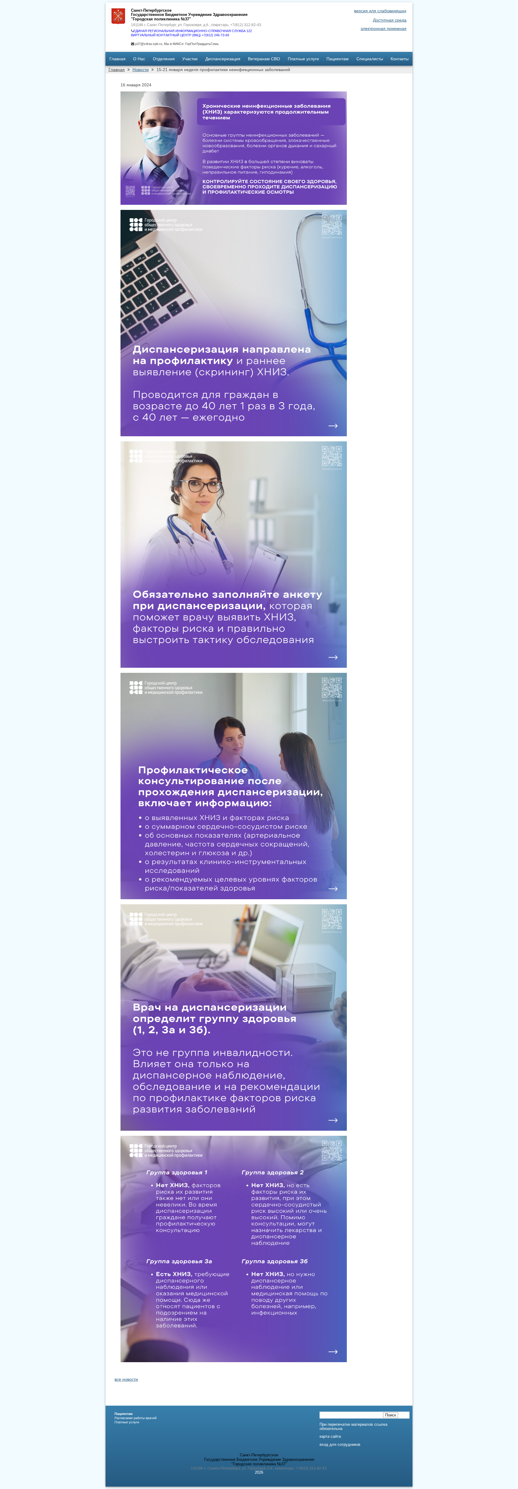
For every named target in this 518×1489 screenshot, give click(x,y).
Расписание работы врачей (135, 1418)
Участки (190, 58)
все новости (126, 1379)
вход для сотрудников (340, 1445)
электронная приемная (383, 28)
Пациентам (337, 58)
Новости (140, 69)
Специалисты (369, 58)
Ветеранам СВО (264, 58)
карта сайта (330, 1436)
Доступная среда (389, 20)
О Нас (139, 58)
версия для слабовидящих (380, 10)
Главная (117, 58)
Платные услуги (303, 58)
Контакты (400, 58)
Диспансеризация (222, 58)
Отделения (164, 58)
